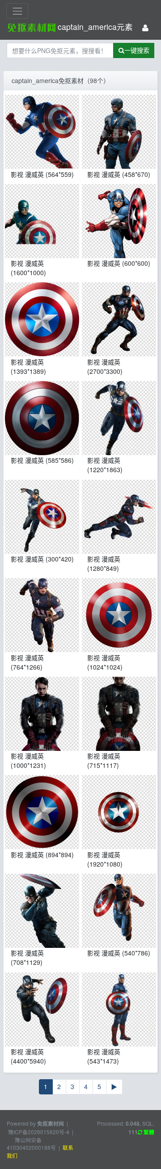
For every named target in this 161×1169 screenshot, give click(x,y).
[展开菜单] (17, 11)
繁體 (148, 1132)
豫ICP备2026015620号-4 (38, 1131)
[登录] (145, 28)
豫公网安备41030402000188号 (31, 1144)
